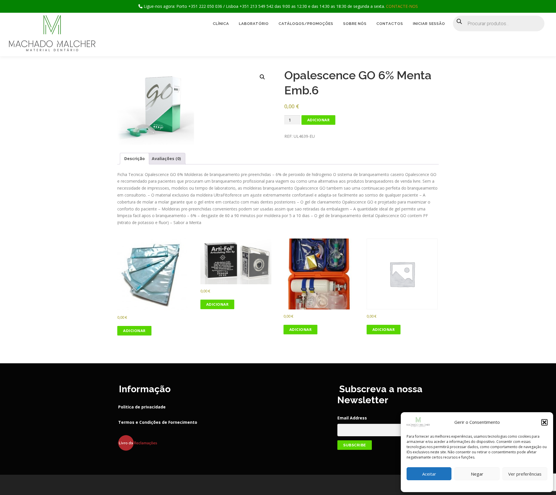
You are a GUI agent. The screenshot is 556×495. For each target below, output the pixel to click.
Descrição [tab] (134, 158)
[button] (544, 422)
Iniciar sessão (429, 23)
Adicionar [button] (134, 330)
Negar (477, 474)
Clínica (221, 23)
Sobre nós (355, 23)
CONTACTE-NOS (402, 6)
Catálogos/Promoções (306, 23)
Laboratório (254, 23)
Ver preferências (525, 474)
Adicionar (318, 119)
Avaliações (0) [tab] (166, 158)
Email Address (352, 418)
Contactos (389, 23)
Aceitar (429, 474)
